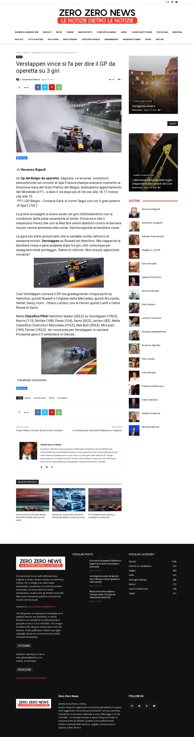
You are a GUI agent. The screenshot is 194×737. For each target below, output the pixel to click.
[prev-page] (18, 527)
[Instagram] (168, 2)
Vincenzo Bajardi (151, 209)
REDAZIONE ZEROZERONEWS (31, 678)
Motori (26, 52)
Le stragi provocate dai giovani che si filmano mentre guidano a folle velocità (105, 579)
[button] (165, 1)
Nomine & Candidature (143, 175)
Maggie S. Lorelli (151, 249)
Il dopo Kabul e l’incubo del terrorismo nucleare (39, 430)
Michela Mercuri (150, 426)
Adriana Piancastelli (153, 236)
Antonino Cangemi (152, 222)
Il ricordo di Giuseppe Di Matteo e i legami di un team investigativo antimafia (105, 563)
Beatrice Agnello (151, 345)
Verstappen (62, 398)
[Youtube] (176, 2)
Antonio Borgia (150, 290)
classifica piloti (40, 398)
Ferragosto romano (143, 106)
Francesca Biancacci (153, 386)
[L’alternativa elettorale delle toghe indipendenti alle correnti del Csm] (153, 162)
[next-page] (23, 527)
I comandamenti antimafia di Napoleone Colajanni (97, 430)
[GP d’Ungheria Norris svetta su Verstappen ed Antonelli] (105, 499)
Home (18, 52)
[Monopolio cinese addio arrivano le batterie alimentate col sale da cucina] (68, 499)
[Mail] (172, 2)
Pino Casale (148, 358)
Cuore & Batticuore (142, 101)
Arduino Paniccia (151, 413)
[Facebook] (38, 87)
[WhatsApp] (59, 87)
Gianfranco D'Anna (31, 79)
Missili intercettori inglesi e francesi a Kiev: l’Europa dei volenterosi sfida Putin (102, 594)
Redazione (137, 110)
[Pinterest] (52, 87)
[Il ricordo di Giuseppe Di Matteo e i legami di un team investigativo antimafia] (79, 564)
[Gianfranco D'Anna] (18, 79)
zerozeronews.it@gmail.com (41, 606)
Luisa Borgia (149, 372)
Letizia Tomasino (151, 318)
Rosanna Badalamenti (154, 331)
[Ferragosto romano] (153, 85)
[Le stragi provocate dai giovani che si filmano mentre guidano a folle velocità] (79, 580)
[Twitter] (45, 87)
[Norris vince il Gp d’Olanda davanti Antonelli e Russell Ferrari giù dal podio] (32, 499)
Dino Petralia (149, 263)
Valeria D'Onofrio (151, 277)
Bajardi (28, 398)
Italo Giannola (149, 399)
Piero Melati (148, 304)
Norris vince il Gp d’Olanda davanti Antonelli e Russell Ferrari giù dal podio (31, 517)
